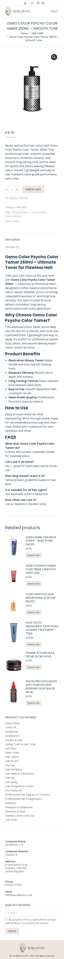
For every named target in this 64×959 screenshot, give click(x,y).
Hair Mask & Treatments (19, 773)
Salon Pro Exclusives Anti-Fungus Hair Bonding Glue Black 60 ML (41, 687)
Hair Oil (9, 777)
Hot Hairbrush (13, 790)
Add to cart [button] (33, 555)
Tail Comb (11, 819)
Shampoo (10, 803)
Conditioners (12, 735)
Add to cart (33, 189)
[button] (54, 57)
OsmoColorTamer (38, 212)
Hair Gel (10, 765)
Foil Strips (11, 748)
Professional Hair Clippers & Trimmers (28, 794)
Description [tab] (12, 239)
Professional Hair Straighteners (23, 798)
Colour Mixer (12, 723)
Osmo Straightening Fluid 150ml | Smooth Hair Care (41, 569)
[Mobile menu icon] (54, 11)
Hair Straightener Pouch (19, 786)
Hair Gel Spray (13, 769)
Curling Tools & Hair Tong (20, 744)
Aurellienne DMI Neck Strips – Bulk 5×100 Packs (41, 541)
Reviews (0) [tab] (12, 247)
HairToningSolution (20, 212)
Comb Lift (10, 727)
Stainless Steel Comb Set (19, 815)
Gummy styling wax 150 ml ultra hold (40, 654)
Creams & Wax (14, 740)
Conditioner (12, 731)
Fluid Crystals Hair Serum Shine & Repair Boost (40, 598)
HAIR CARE (21, 207)
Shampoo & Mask (15, 811)
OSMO (15, 221)
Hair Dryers (12, 761)
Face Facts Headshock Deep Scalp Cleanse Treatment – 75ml (42, 628)
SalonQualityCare (13, 216)
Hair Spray (11, 782)
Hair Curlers (12, 756)
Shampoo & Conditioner (19, 807)
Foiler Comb (12, 752)
